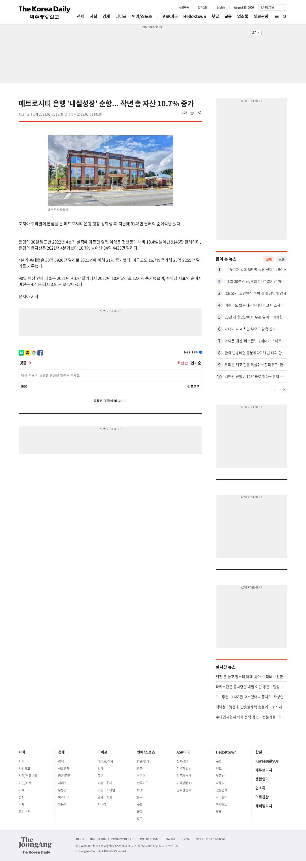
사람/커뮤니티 (28, 775)
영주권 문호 (184, 790)
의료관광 (261, 16)
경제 (106, 16)
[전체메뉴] (276, 16)
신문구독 (184, 7)
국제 (21, 804)
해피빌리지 (263, 805)
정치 (21, 797)
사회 (93, 16)
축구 (140, 818)
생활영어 (262, 779)
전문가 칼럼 (184, 768)
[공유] (199, 113)
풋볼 (140, 804)
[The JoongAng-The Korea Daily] (35, 845)
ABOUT (79, 839)
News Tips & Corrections (210, 839)
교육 (228, 16)
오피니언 (24, 811)
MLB (140, 790)
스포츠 (141, 775)
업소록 (242, 16)
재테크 (62, 782)
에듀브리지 (263, 770)
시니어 (101, 804)
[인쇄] (192, 113)
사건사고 (24, 768)
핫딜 (215, 16)
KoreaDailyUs (267, 761)
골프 (140, 811)
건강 (100, 768)
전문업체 (222, 790)
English (221, 7)
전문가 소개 (184, 775)
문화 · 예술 (104, 797)
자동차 (62, 804)
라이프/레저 (105, 761)
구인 (219, 761)
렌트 (219, 768)
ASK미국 (170, 16)
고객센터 (185, 839)
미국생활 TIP (185, 782)
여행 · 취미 (104, 782)
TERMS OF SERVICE (148, 839)
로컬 (282, 259)
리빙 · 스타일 (106, 790)
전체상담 (182, 761)
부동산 (62, 790)
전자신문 (202, 7)
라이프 (121, 16)
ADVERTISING (98, 839)
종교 (100, 775)
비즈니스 (64, 797)
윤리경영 (170, 839)
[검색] (284, 16)
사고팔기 (222, 797)
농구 (140, 797)
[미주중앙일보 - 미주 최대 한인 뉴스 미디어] (45, 12)
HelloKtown (194, 16)
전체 (80, 16)
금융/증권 (64, 775)
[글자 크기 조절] (184, 113)
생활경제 (64, 768)
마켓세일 (222, 804)
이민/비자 (25, 782)
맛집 (219, 811)
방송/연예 (143, 761)
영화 (140, 768)
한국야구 (143, 782)
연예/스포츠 (142, 16)
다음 (283, 389)
